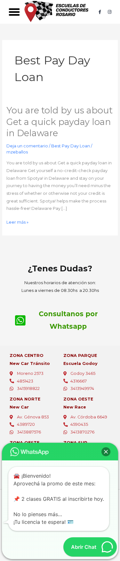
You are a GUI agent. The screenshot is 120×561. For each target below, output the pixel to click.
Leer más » (17, 222)
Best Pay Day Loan (70, 146)
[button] (14, 12)
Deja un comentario (27, 146)
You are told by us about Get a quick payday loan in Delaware (59, 121)
